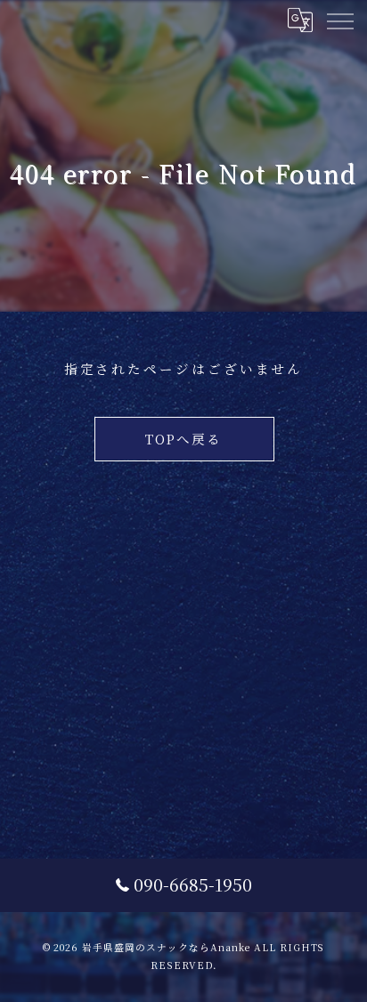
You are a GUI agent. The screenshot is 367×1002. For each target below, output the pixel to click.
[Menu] (339, 19)
